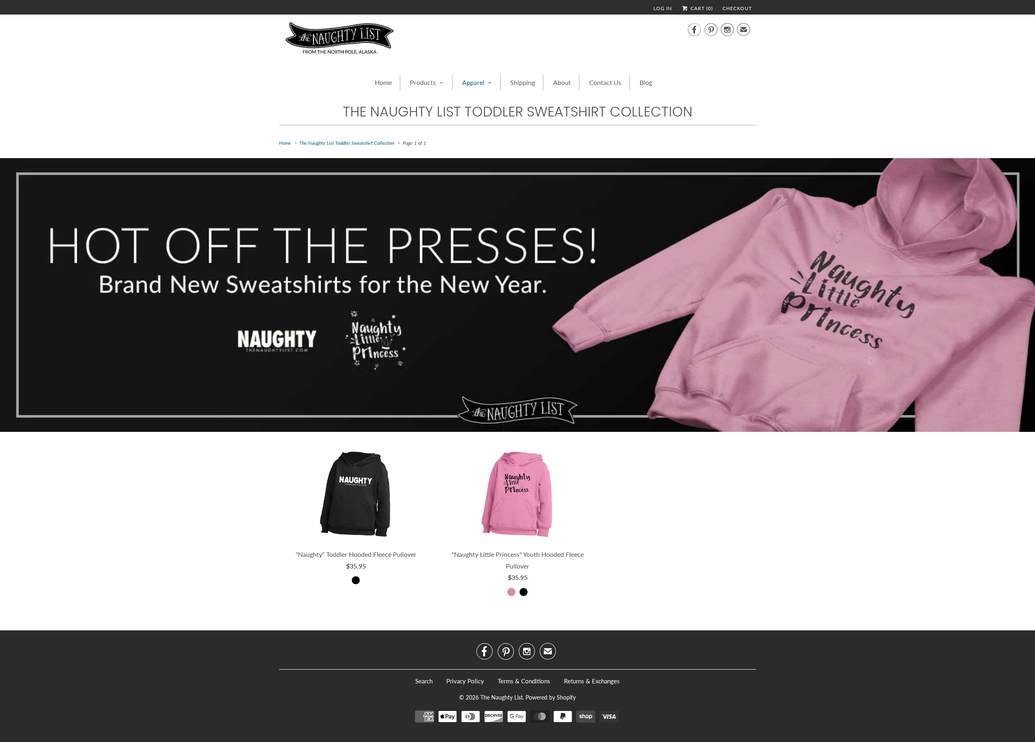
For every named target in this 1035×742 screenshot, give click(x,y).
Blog (646, 82)
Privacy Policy (465, 681)
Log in (662, 8)
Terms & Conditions (524, 681)
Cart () (701, 8)
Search (424, 681)
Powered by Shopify (551, 697)
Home (383, 82)
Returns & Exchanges (592, 681)
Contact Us (605, 82)
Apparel (473, 82)
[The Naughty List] (339, 41)
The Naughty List (501, 697)
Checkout (737, 8)
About (562, 82)
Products (423, 82)
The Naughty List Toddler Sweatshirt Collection (518, 111)
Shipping (522, 82)
